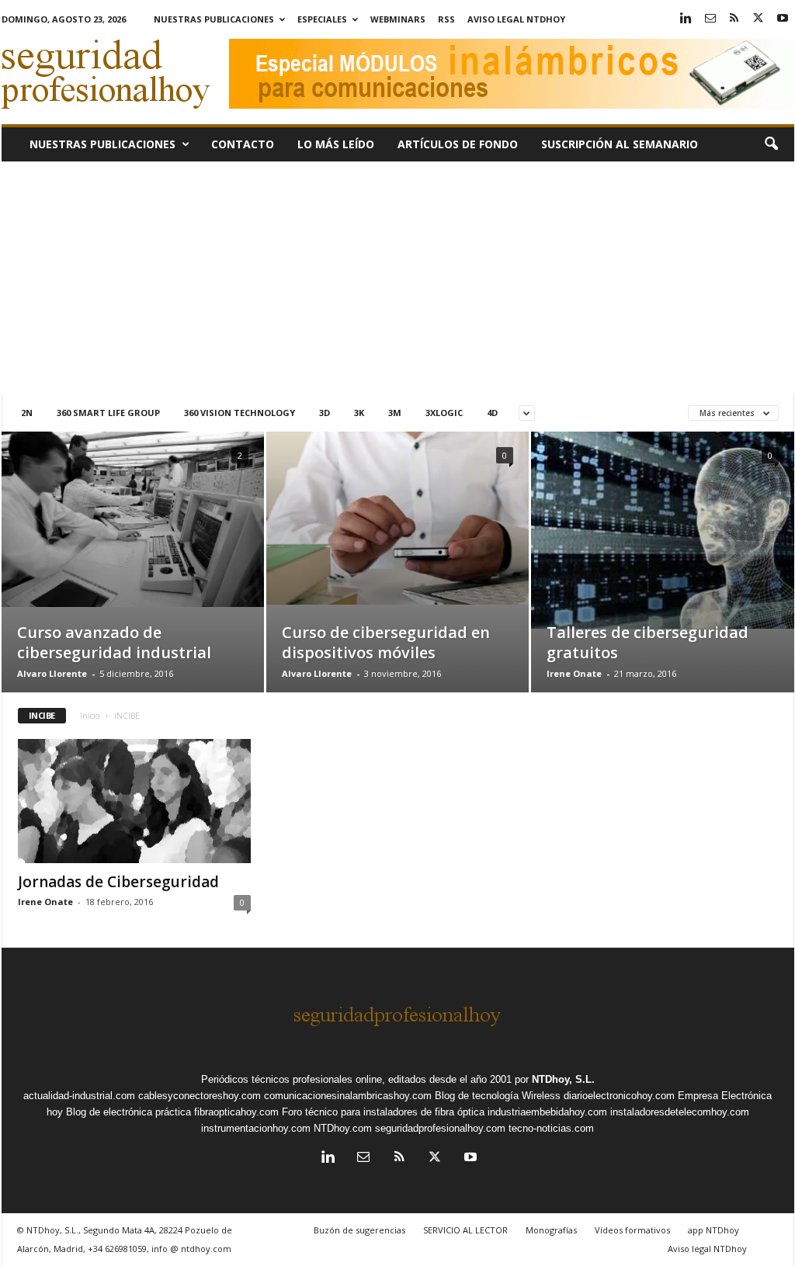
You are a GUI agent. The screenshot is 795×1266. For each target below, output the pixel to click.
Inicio (89, 715)
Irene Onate (574, 673)
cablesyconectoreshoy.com (199, 1095)
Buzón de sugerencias (359, 1230)
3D (324, 412)
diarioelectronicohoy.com (619, 1095)
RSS (446, 19)
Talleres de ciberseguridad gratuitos (647, 642)
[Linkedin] (686, 19)
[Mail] (710, 19)
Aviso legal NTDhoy (516, 19)
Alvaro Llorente (52, 673)
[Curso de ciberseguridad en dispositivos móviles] (397, 518)
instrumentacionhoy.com (256, 1128)
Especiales (322, 19)
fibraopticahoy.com (236, 1112)
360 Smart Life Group (108, 412)
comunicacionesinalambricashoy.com (348, 1095)
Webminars (397, 19)
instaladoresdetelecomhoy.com (679, 1112)
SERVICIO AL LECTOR (465, 1230)
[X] (758, 19)
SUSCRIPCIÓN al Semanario (619, 144)
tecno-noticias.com (551, 1128)
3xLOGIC (444, 412)
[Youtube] (782, 19)
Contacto (242, 144)
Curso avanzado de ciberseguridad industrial (114, 642)
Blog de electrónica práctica (128, 1112)
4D (492, 412)
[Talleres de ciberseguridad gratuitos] (662, 530)
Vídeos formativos (632, 1230)
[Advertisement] (398, 278)
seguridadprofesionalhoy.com (440, 1128)
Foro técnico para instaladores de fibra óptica (383, 1112)
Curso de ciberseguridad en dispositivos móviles (386, 642)
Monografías (551, 1230)
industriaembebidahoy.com (547, 1112)
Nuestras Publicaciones (214, 19)
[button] (771, 144)
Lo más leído (335, 144)
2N (27, 412)
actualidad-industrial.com (79, 1095)
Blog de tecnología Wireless (498, 1095)
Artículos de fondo (458, 144)
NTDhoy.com (343, 1128)
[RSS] (734, 19)
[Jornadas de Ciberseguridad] (134, 801)
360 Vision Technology (239, 412)
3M (394, 412)
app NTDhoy (713, 1230)
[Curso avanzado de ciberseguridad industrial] (133, 519)
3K (359, 412)
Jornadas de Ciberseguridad (118, 882)
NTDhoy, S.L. (563, 1079)
